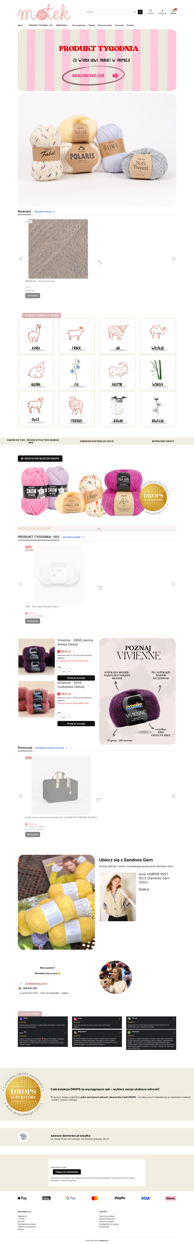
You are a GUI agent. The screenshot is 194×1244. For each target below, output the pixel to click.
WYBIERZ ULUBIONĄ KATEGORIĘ (41, 315)
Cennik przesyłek (106, 1221)
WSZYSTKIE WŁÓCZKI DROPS (42, 458)
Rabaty (21, 1229)
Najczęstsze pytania (27, 1224)
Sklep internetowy (96, 1240)
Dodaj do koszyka (76, 678)
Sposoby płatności (107, 1219)
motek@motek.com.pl (36, 983)
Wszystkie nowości (43, 211)
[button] (140, 12)
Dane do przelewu (107, 1216)
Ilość (59, 667)
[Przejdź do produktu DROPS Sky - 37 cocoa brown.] (58, 249)
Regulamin (22, 1216)
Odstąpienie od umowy (109, 1224)
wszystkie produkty (72, 537)
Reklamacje (104, 1227)
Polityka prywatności (27, 1227)
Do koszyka (32, 295)
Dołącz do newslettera (67, 1172)
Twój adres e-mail (58, 1167)
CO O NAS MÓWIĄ (30, 1013)
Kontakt (21, 1221)
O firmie (21, 1219)
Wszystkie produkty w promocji (50, 748)
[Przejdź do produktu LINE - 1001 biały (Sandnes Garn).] (58, 574)
